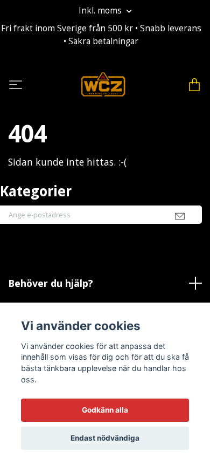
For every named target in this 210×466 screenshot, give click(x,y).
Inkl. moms (101, 10)
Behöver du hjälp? (50, 283)
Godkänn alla (105, 410)
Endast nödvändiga (105, 438)
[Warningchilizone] (103, 84)
